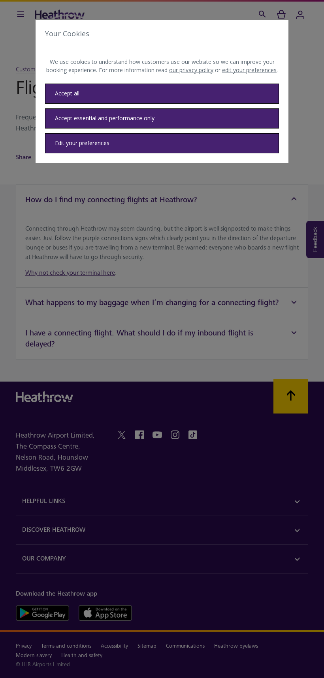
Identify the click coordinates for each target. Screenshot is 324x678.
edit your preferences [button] (249, 70)
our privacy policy (191, 70)
